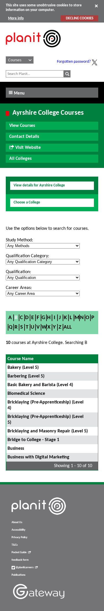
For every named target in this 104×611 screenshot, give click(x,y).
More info (16, 18)
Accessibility (18, 530)
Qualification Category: (27, 256)
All (68, 327)
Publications (18, 575)
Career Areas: (19, 288)
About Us (17, 522)
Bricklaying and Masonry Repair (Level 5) (48, 431)
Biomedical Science (26, 393)
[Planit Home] (33, 50)
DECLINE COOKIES (79, 18)
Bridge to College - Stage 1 (33, 440)
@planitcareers (24, 567)
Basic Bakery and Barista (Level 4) (40, 385)
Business (16, 448)
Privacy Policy (19, 537)
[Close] (96, 5)
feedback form (20, 560)
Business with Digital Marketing (38, 457)
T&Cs (15, 545)
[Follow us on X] (94, 62)
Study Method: (19, 240)
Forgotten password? (74, 62)
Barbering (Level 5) (26, 376)
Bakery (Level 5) (23, 367)
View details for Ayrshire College (39, 185)
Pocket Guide (19, 552)
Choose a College (27, 202)
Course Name (21, 359)
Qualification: (18, 272)
